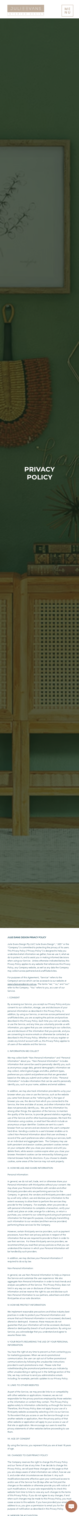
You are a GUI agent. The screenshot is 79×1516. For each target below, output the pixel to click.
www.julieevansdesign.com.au (22, 984)
